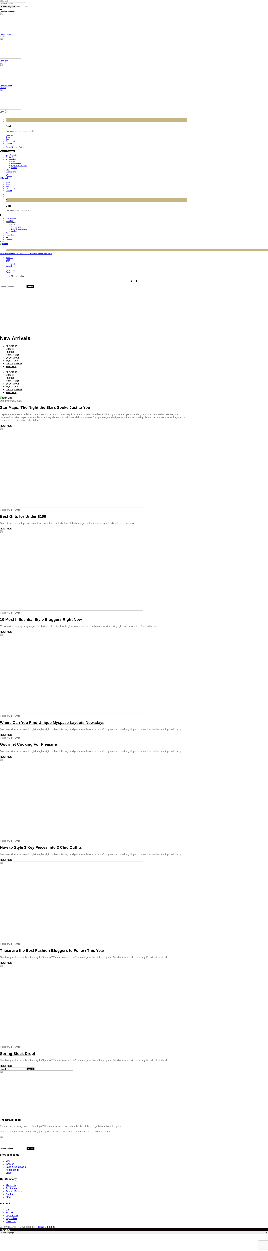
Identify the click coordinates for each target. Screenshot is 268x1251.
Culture (10, 348)
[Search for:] (13, 1068)
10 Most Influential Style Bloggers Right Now (41, 619)
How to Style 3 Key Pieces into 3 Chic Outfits (41, 847)
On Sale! (9, 157)
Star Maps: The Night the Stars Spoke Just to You (45, 407)
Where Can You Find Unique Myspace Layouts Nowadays (52, 723)
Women (9, 176)
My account (12, 1215)
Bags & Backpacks (19, 166)
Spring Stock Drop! (17, 1054)
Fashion (10, 351)
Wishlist (10, 1212)
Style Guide (12, 360)
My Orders (11, 1218)
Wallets (14, 168)
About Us (11, 1185)
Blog (8, 1197)
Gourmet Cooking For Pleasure (28, 744)
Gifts (7, 170)
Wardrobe (11, 366)
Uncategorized (14, 363)
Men (7, 174)
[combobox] (22, 6)
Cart (8, 1209)
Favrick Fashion (14, 1191)
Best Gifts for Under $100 (23, 516)
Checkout (11, 1221)
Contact (10, 1194)
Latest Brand (11, 172)
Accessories (11, 159)
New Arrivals (13, 354)
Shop (8, 1172)
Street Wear (12, 357)
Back (13, 161)
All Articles (11, 346)
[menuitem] (96, 135)
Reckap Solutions (45, 1226)
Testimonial (12, 1188)
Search (30, 286)
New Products (11, 155)
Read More (6, 425)
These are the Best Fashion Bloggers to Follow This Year (52, 950)
